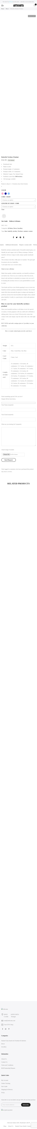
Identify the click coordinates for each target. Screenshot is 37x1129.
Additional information (11, 244)
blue (6, 231)
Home (2, 8)
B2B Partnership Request (8, 1068)
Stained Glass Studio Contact (23, 1126)
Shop (4, 1126)
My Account (4, 1080)
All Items (10, 228)
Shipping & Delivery (7, 1089)
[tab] (11, 245)
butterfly (10, 231)
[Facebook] (2, 1029)
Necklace (20, 231)
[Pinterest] (9, 1029)
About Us (4, 1059)
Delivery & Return (14, 221)
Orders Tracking (5, 1083)
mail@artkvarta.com (9, 1020)
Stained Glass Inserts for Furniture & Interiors (13, 1040)
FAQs (3, 1092)
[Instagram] (6, 1029)
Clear (2, 209)
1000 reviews (18, 176)
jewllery (15, 231)
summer (26, 231)
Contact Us (4, 1062)
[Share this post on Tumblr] (23, 237)
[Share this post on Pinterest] (20, 237)
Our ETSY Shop (8, 1024)
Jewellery (20, 228)
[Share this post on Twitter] (17, 237)
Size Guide (4, 221)
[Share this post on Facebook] (13, 237)
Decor (7, 8)
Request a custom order (25, 244)
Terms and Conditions (7, 1065)
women (30, 231)
